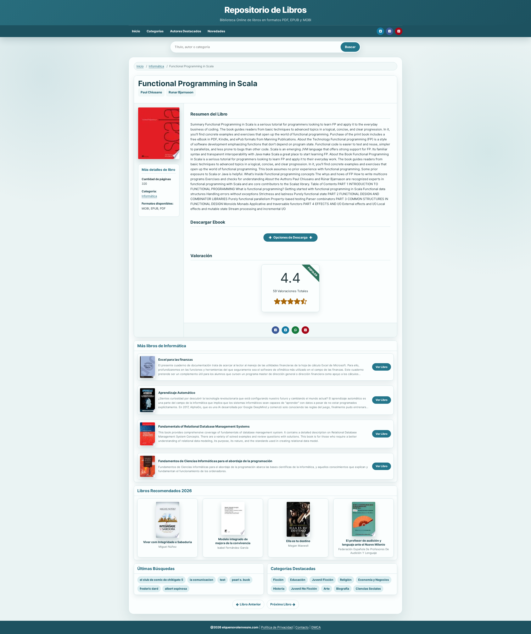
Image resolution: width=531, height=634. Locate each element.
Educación (297, 579)
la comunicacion (201, 579)
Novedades (216, 31)
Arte (327, 588)
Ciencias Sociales (368, 588)
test (222, 579)
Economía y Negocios (373, 579)
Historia (278, 588)
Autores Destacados (185, 31)
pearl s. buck (241, 579)
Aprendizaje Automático (176, 393)
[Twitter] (380, 31)
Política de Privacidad (277, 627)
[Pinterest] (398, 31)
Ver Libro (381, 367)
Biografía (342, 588)
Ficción (278, 579)
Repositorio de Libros (265, 10)
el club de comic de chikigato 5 (161, 579)
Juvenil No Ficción (304, 588)
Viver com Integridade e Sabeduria (167, 542)
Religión (346, 579)
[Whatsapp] (295, 330)
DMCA (316, 627)
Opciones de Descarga (290, 237)
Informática (156, 66)
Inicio (136, 31)
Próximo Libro (280, 604)
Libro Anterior (250, 604)
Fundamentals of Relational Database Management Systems (204, 426)
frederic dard (149, 588)
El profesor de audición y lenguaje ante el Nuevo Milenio (363, 542)
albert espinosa (176, 588)
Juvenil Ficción (322, 579)
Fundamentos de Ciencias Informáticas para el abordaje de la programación (215, 461)
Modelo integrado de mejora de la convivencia (232, 541)
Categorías (155, 31)
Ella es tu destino (298, 541)
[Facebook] (389, 31)
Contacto (302, 627)
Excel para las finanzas (175, 360)
